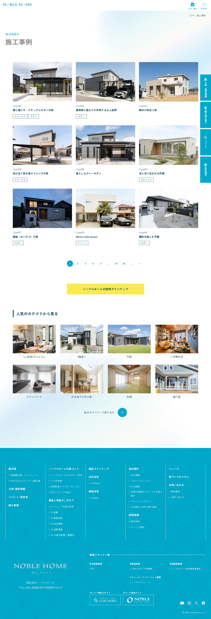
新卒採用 (135, 521)
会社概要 (135, 475)
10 (116, 263)
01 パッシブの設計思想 (62, 506)
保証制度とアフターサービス (65, 486)
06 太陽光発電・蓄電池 (62, 535)
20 (124, 263)
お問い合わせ (177, 497)
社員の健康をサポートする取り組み (146, 493)
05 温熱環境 (57, 529)
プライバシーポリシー (142, 501)
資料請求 (175, 491)
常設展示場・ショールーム (24, 475)
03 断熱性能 (57, 518)
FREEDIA (95, 483)
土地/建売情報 (16, 489)
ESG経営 (135, 486)
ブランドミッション (141, 480)
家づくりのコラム (179, 477)
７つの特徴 (56, 480)
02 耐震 (54, 512)
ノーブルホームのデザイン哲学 (66, 475)
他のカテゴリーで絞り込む (99, 412)
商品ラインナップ (99, 469)
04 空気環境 (57, 523)
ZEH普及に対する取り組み (144, 506)
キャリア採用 (137, 527)
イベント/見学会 (18, 497)
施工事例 (13, 505)
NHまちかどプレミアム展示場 (25, 480)
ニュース (174, 469)
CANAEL (95, 497)
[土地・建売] (192, 4)
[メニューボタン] (204, 6)
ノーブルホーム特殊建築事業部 (186, 568)
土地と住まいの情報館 (141, 568)
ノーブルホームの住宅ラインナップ (105, 289)
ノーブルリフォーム (140, 582)
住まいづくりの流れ (61, 492)
